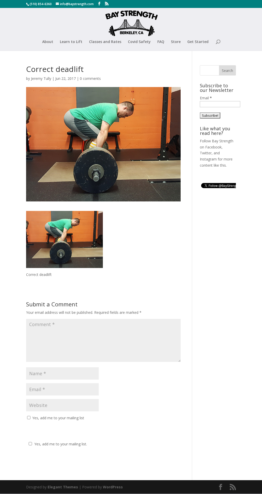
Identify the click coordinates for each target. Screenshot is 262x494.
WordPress (113, 487)
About (47, 42)
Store (176, 42)
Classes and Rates (105, 42)
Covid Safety (139, 42)
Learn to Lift (71, 42)
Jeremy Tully (41, 78)
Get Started (198, 42)
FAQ (160, 42)
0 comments (90, 78)
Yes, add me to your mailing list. (60, 444)
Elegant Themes (63, 487)
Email (206, 97)
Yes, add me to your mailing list (57, 417)
